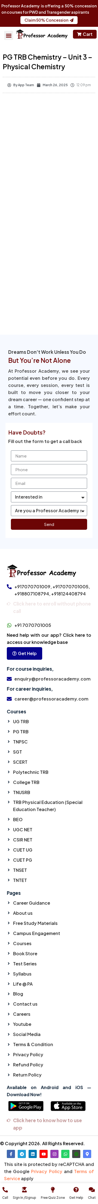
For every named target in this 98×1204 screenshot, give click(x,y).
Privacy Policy (46, 1171)
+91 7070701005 (32, 625)
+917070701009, (33, 586)
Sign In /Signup (24, 1198)
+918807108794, (32, 594)
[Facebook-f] (11, 1154)
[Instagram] (54, 1154)
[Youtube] (43, 1154)
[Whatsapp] (65, 1154)
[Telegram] (22, 1154)
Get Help (76, 1198)
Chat (92, 1198)
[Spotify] (76, 1154)
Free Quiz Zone (53, 1198)
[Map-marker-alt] (87, 1154)
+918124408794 (68, 594)
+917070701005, (71, 586)
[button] (8, 35)
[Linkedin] (33, 1154)
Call (5, 1198)
